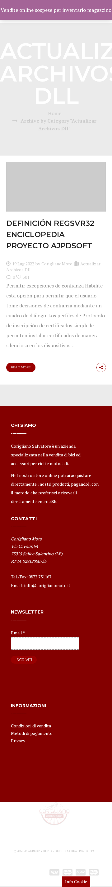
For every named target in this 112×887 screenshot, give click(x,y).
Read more (21, 367)
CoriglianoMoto (56, 264)
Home (54, 113)
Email (18, 633)
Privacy (18, 741)
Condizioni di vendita (31, 726)
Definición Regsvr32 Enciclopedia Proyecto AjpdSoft (50, 234)
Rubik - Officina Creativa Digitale (70, 851)
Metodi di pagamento (32, 733)
